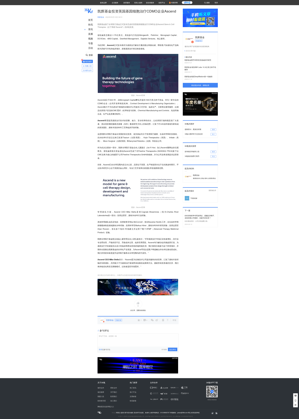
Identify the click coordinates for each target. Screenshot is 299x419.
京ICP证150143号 (166, 416)
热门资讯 (133, 388)
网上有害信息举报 (193, 413)
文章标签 (133, 396)
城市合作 (101, 388)
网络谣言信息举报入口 (106, 406)
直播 (90, 33)
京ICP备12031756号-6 (152, 416)
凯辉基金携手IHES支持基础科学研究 (198, 60)
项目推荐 (101, 392)
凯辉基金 (101, 17)
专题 (90, 43)
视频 (90, 38)
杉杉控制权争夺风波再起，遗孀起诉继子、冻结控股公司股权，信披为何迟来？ (200, 216)
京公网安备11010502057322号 (183, 416)
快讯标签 (133, 401)
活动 (90, 47)
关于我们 (113, 392)
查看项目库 (212, 190)
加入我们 (113, 401)
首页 (90, 19)
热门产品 (133, 392)
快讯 (90, 24)
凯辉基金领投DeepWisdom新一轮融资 (198, 76)
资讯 (90, 29)
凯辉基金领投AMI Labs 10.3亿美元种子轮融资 (200, 68)
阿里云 (118, 413)
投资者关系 (102, 401)
